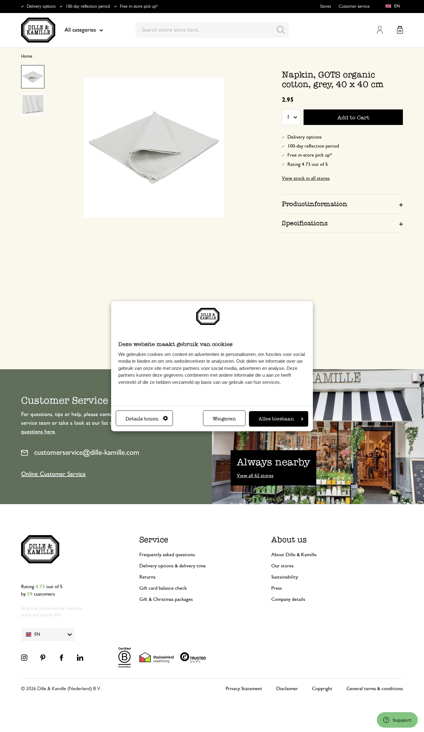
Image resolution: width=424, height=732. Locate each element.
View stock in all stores (306, 178)
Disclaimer (287, 688)
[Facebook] (61, 657)
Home (26, 56)
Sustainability (284, 577)
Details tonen (142, 419)
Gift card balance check (163, 588)
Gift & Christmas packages (166, 599)
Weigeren (224, 419)
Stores (325, 6)
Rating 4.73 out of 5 (307, 164)
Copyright (322, 688)
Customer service (354, 6)
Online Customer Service (53, 474)
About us (289, 539)
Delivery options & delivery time (172, 565)
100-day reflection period (87, 6)
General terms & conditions (374, 688)
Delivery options (41, 6)
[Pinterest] (43, 657)
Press (276, 588)
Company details (288, 599)
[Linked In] (80, 657)
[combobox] (212, 30)
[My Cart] (400, 30)
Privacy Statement (244, 688)
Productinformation (314, 204)
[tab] (342, 203)
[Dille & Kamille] (38, 30)
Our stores (282, 565)
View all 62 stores (255, 475)
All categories (80, 30)
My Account (380, 30)
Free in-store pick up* (139, 6)
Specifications (305, 223)
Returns (147, 577)
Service (153, 539)
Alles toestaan (276, 419)
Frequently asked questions (167, 554)
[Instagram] (24, 657)
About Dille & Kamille (294, 554)
